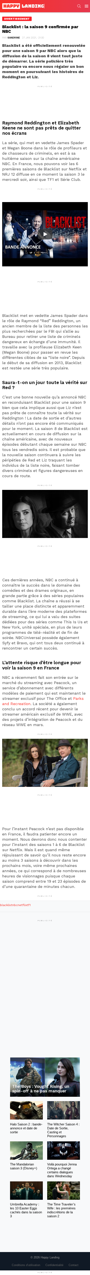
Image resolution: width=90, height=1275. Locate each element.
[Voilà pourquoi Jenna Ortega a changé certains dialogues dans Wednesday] (63, 1150)
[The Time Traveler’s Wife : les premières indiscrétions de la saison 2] (63, 1190)
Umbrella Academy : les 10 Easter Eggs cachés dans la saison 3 (26, 1210)
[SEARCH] (79, 6)
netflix (22, 905)
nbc (15, 905)
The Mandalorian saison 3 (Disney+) (23, 1166)
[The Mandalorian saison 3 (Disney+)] (26, 1150)
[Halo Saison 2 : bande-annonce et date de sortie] (26, 1110)
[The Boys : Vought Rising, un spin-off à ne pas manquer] (45, 1077)
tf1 (29, 905)
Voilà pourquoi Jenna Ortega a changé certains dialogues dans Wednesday (62, 1170)
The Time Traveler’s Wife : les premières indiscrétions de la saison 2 (61, 1210)
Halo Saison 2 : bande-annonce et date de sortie (26, 1128)
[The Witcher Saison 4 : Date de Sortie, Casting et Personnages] (63, 1110)
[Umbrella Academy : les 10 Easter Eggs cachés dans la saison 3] (26, 1190)
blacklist (6, 905)
